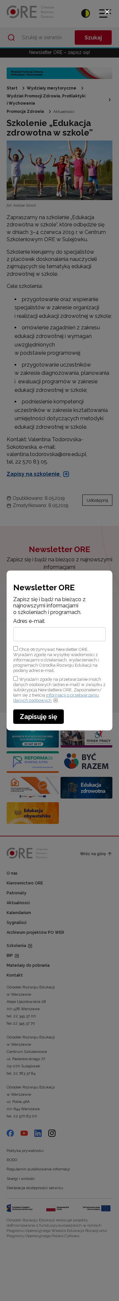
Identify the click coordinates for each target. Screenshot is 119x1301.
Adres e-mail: (29, 621)
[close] (107, 12)
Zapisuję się (38, 717)
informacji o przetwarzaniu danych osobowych (56, 698)
